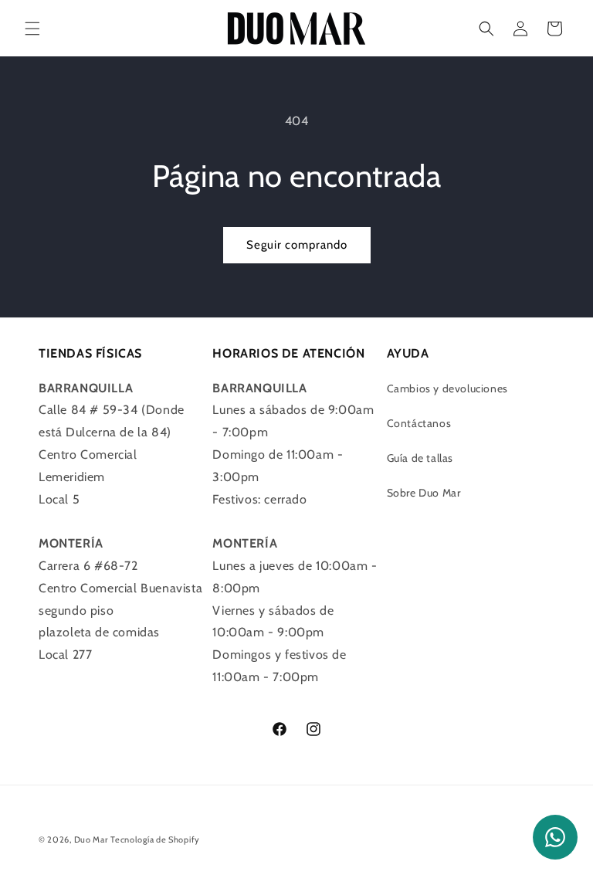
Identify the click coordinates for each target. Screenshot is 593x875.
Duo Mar (91, 839)
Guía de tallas (420, 458)
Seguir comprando (296, 245)
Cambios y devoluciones (447, 388)
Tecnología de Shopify (155, 839)
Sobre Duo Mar (424, 493)
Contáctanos (419, 423)
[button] (32, 29)
